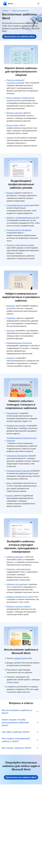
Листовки (10, 331)
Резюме (10, 193)
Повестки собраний (15, 80)
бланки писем (28, 98)
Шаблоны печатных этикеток (18, 606)
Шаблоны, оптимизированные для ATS (23, 218)
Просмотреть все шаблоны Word (19, 36)
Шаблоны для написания (17, 584)
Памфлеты (11, 318)
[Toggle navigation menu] (38, 3)
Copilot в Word (12, 682)
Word (10, 3)
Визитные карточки (15, 113)
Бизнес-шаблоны (14, 98)
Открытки (10, 358)
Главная (5, 11)
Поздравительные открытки (18, 471)
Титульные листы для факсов (19, 230)
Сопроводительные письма (18, 205)
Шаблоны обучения (15, 557)
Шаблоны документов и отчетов (20, 597)
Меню (9, 483)
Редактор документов (20, 11)
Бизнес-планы (12, 125)
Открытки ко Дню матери (17, 456)
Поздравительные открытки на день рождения (22, 439)
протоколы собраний (15, 83)
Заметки (10, 138)
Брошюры (11, 306)
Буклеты (10, 496)
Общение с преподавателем (18, 569)
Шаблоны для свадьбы (16, 426)
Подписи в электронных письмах (20, 245)
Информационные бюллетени (19, 343)
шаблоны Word (20, 658)
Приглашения (12, 413)
